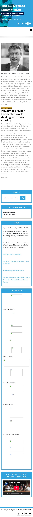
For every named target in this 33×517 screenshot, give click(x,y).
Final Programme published (12, 254)
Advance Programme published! (13, 271)
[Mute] (25, 494)
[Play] (5, 494)
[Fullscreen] (27, 494)
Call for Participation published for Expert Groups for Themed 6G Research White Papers (16, 280)
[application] (16, 487)
